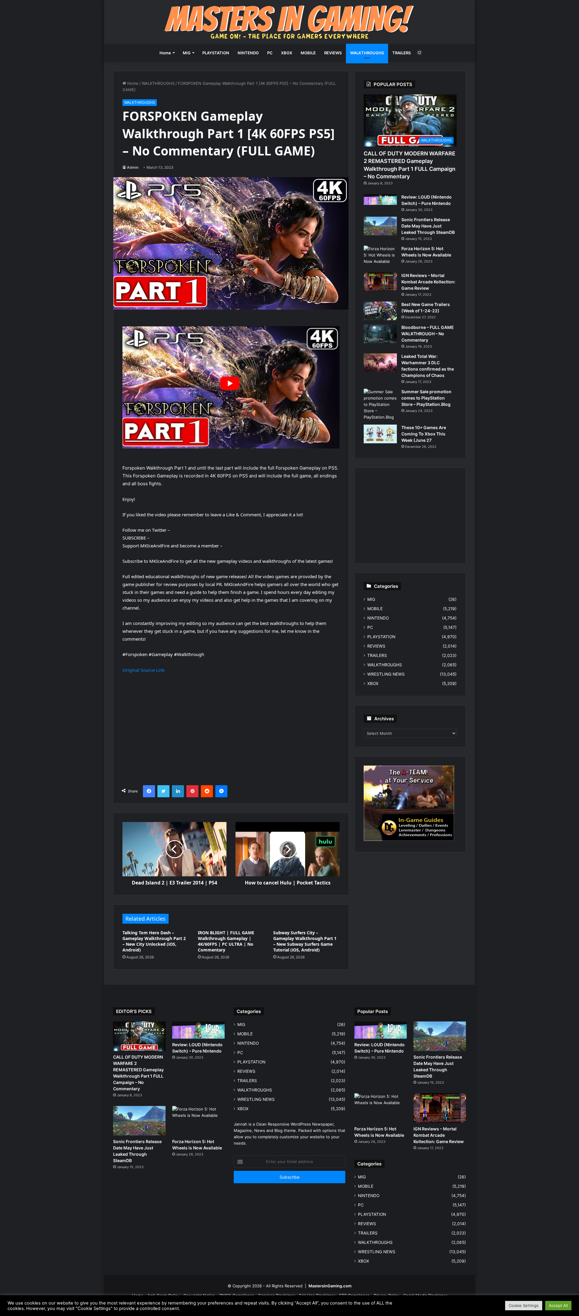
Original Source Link (143, 670)
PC (270, 52)
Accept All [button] (558, 1305)
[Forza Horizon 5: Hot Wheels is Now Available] (380, 257)
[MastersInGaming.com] (289, 22)
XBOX (286, 52)
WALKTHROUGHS (367, 52)
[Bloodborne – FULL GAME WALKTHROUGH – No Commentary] (380, 333)
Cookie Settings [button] (524, 1305)
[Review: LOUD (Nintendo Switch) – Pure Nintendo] (380, 199)
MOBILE (308, 52)
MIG (187, 52)
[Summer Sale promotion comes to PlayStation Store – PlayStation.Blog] (380, 404)
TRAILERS (401, 52)
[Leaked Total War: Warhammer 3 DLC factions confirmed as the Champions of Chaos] (380, 362)
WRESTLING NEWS (386, 674)
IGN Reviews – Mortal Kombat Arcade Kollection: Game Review (428, 282)
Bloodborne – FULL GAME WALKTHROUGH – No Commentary (427, 334)
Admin (132, 167)
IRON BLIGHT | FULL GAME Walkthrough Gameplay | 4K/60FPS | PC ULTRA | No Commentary (226, 941)
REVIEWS (333, 52)
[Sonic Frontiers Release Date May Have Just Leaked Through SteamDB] (380, 226)
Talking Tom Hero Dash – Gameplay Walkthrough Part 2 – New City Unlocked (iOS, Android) (154, 941)
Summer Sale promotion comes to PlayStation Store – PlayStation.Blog (426, 398)
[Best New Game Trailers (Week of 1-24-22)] (380, 310)
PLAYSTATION (215, 52)
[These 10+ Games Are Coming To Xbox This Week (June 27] (380, 434)
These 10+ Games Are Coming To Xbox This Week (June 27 (423, 434)
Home (165, 52)
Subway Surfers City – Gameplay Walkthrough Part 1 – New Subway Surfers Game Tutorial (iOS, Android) (305, 941)
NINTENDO (248, 52)
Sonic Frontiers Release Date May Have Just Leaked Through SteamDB (428, 226)
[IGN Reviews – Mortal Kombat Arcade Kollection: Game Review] (380, 281)
